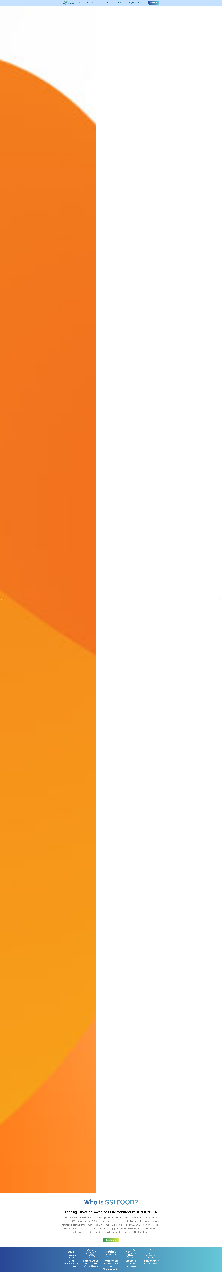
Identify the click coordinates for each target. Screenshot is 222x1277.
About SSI (90, 3)
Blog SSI (131, 3)
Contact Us (121, 3)
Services (100, 3)
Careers (140, 3)
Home (81, 3)
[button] (110, 3)
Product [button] (109, 3)
